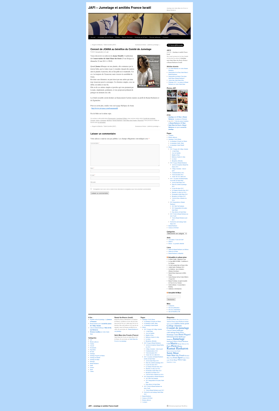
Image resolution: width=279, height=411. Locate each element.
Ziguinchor (140, 120)
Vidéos (92, 371)
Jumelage (103, 120)
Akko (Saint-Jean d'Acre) (182, 319)
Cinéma (92, 344)
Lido (168, 343)
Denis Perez (180, 332)
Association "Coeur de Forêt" (176, 239)
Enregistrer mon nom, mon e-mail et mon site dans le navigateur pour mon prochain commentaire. (122, 189)
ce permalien (102, 122)
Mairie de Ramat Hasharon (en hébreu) (178, 249)
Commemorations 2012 (178, 172)
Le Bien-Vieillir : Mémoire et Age (177, 259)
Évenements (112, 118)
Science (92, 367)
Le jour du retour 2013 (178, 188)
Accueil (93, 37)
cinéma (176, 323)
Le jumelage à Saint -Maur (177, 143)
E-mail (92, 175)
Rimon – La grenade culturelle (176, 243)
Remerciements (170, 351)
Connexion (171, 305)
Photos (117, 37)
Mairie (173, 343)
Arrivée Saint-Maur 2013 (178, 182)
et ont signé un (177, 127)
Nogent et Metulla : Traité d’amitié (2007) (103, 45)
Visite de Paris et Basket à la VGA (154, 374)
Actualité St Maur (174, 293)
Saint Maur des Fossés (130, 120)
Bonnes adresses (155, 37)
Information (170, 337)
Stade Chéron (186, 358)
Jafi (107, 52)
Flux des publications (173, 307)
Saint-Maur (173, 353)
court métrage (171, 332)
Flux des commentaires (174, 309)
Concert (92, 120)
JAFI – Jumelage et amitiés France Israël (119, 7)
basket (187, 321)
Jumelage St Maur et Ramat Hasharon (177, 341)
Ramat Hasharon (127, 37)
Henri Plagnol (184, 334)
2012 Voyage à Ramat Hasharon (178, 163)
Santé (91, 365)
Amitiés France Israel (173, 321)
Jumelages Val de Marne (105, 37)
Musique (109, 120)
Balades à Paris (176, 155)
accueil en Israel (171, 319)
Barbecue (182, 321)
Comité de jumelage (149, 118)
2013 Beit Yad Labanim (178, 206)
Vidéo (184, 360)
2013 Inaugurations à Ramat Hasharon (154, 376)
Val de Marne (173, 360)
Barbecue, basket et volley (178, 157)
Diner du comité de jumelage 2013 (154, 362)
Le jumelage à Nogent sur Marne (178, 141)
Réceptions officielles (177, 161)
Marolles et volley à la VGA (179, 192)
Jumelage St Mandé (95, 357)
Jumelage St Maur (121, 118)
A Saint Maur (175, 151)
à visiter (174, 362)
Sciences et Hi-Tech (141, 37)
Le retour (174, 159)
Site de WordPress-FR (174, 311)
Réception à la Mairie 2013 (179, 196)
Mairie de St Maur (173, 251)
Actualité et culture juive (177, 257)
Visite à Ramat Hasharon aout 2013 (155, 390)
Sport (91, 369)
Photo (174, 345)
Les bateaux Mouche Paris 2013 (180, 190)
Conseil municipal (177, 330)
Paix (188, 344)
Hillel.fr (170, 241)
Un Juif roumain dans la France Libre (178, 265)
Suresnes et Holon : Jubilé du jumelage (147, 45)
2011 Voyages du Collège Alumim (179, 149)
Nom (92, 168)
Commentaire (94, 143)
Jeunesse (170, 339)
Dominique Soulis (172, 334)
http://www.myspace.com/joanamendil (104, 108)
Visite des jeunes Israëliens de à (178, 122)
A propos (165, 37)
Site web (93, 182)
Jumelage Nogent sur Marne (97, 355)
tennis (168, 360)
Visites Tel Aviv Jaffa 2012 (179, 176)
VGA (180, 359)
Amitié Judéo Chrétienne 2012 (176, 267)
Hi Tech (92, 351)
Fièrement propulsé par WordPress (178, 406)
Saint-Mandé (177, 351)
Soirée (175, 357)
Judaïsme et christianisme (175, 289)
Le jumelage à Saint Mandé (177, 145)
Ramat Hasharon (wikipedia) (175, 253)
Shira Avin (170, 358)
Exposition (93, 349)
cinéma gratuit (184, 323)
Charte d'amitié (170, 323)
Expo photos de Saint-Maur (179, 212)
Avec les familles (176, 153)
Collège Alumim (174, 325)
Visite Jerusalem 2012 (177, 174)
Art (91, 340)
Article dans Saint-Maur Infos (176, 80)
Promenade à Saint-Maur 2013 (180, 194)
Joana (98, 120)
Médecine (184, 344)
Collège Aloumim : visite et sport (154, 349)
